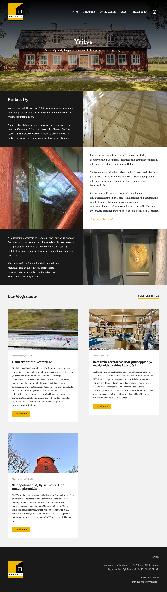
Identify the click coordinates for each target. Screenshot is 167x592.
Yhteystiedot (139, 11)
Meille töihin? (108, 11)
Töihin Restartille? (101, 219)
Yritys (74, 11)
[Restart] (15, 20)
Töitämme (89, 11)
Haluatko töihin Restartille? (32, 362)
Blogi (124, 11)
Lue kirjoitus (21, 414)
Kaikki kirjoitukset (148, 296)
